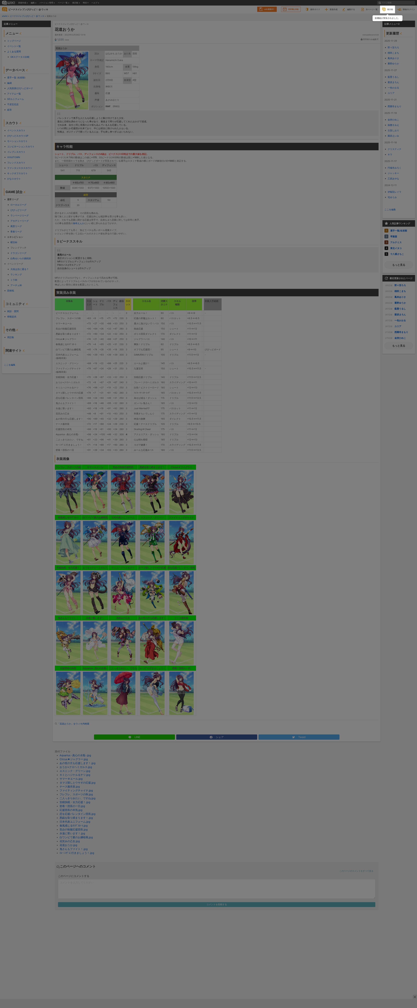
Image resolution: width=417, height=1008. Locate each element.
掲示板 (390, 9)
